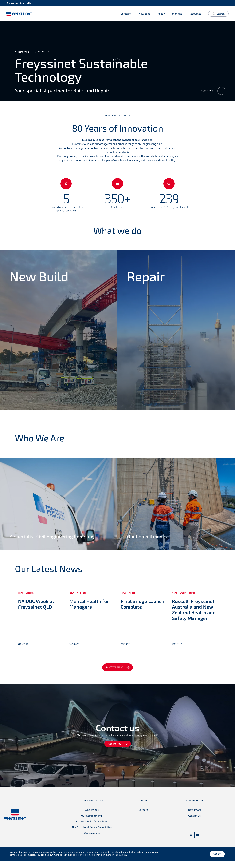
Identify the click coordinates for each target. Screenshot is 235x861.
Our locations (92, 832)
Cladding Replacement (143, 295)
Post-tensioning (21, 364)
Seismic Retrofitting (142, 375)
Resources (195, 13)
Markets (177, 13)
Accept (217, 854)
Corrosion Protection (142, 318)
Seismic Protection (23, 375)
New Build (144, 13)
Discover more (114, 667)
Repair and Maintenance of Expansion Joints (159, 364)
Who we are (92, 809)
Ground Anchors (22, 341)
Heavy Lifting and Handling (29, 352)
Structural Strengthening (145, 387)
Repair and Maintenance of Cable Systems (158, 352)
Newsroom (194, 809)
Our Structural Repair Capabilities (92, 827)
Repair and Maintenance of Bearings (153, 341)
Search (220, 13)
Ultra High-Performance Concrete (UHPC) (40, 387)
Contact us (114, 744)
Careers (143, 809)
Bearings (16, 295)
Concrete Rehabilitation (144, 307)
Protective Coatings (141, 329)
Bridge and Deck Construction (31, 307)
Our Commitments (91, 815)
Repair (161, 13)
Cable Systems (20, 318)
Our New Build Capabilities (91, 821)
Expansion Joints (22, 329)
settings (121, 854)
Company (126, 13)
